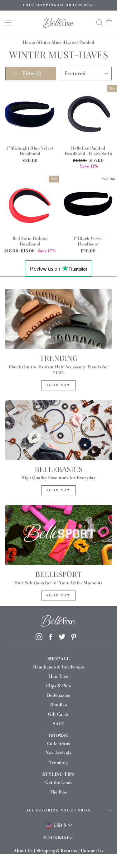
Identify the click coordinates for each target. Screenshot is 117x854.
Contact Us (92, 851)
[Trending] (58, 319)
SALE (58, 723)
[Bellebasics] (58, 430)
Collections (58, 743)
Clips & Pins (58, 686)
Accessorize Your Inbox (58, 810)
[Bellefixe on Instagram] (39, 636)
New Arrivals (58, 753)
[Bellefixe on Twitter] (62, 636)
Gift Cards (58, 714)
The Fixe (59, 792)
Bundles (58, 705)
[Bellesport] (58, 535)
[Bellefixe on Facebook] (50, 636)
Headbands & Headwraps (58, 667)
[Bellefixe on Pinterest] (73, 636)
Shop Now (58, 385)
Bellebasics (58, 695)
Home (29, 42)
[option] (58, 5)
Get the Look (58, 782)
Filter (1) (31, 73)
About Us (23, 851)
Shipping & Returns (57, 851)
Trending (58, 762)
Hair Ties (58, 676)
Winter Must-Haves (56, 42)
